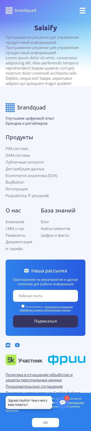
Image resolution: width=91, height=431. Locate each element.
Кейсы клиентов (55, 228)
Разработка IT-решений (27, 195)
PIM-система (17, 148)
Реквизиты (15, 235)
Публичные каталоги (25, 162)
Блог (45, 221)
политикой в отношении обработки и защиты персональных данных (46, 308)
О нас (13, 210)
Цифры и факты (55, 235)
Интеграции (17, 188)
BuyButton (15, 182)
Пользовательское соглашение (34, 386)
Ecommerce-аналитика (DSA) (31, 175)
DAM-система (18, 155)
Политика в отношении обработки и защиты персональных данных (39, 377)
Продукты (19, 137)
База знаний (58, 210)
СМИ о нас (15, 228)
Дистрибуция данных (25, 168)
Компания (15, 221)
